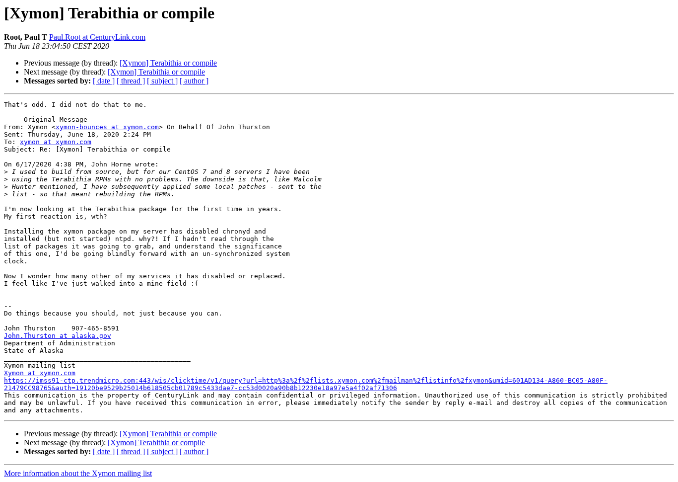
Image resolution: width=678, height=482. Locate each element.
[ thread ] (131, 81)
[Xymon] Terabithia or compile (168, 63)
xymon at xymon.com (55, 142)
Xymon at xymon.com (39, 373)
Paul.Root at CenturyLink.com (97, 37)
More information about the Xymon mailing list (78, 473)
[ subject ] (162, 81)
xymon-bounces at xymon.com (107, 127)
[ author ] (194, 81)
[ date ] (104, 81)
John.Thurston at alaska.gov (57, 335)
